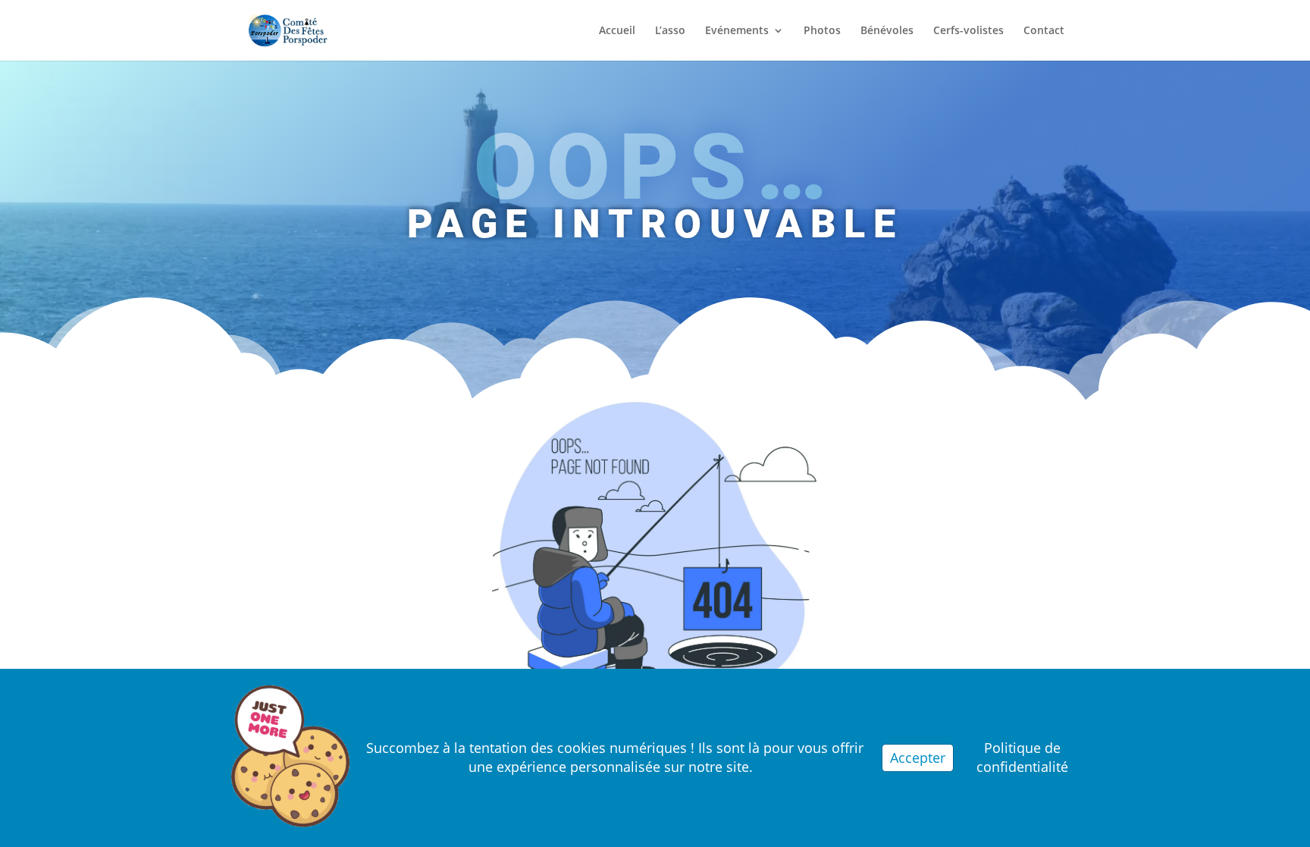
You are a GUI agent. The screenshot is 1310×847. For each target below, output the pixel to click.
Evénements (737, 31)
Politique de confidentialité (1022, 757)
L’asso (670, 31)
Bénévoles (887, 31)
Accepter (917, 757)
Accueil (617, 31)
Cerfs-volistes (968, 31)
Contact (1043, 31)
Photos (822, 31)
